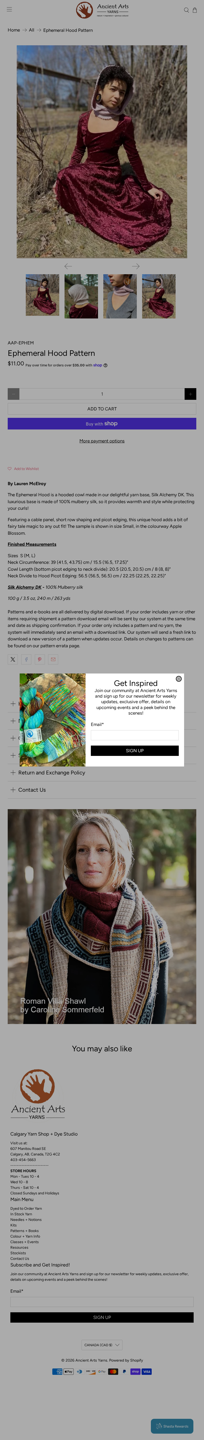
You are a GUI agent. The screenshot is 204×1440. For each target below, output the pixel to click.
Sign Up (135, 750)
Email (97, 724)
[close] (179, 678)
